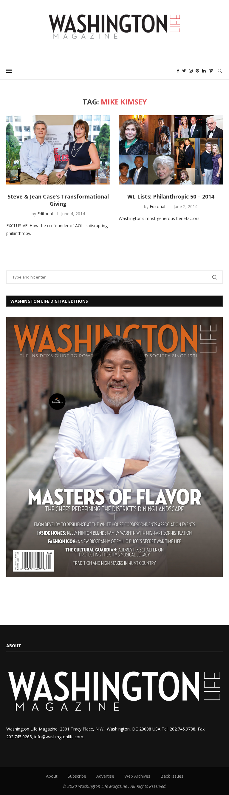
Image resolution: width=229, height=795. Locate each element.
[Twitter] (184, 70)
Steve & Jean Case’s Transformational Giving (58, 200)
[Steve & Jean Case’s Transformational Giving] (58, 150)
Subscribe (77, 776)
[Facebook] (178, 70)
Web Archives (137, 776)
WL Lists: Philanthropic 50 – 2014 (170, 196)
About (52, 776)
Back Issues (171, 776)
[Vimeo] (211, 70)
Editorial (45, 213)
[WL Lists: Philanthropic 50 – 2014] (171, 150)
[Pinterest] (197, 70)
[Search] (220, 70)
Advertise (105, 776)
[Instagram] (191, 70)
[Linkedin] (204, 70)
